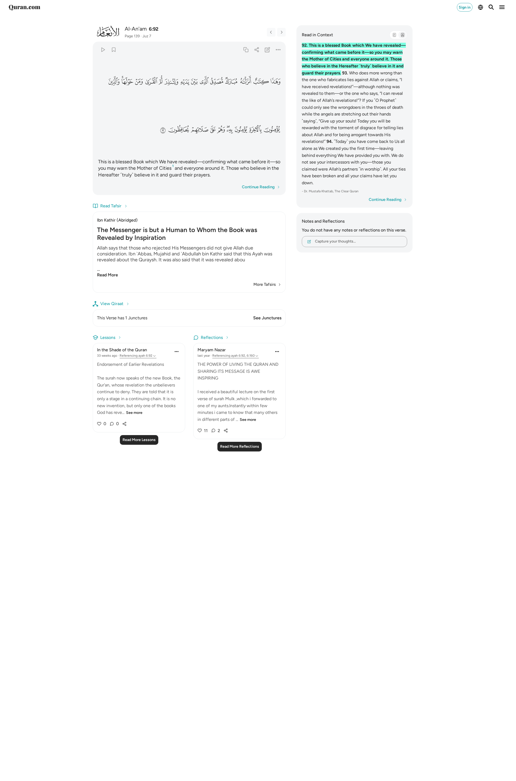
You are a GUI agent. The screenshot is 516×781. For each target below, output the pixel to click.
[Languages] (480, 7)
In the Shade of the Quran (122, 349)
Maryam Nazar (212, 349)
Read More (107, 274)
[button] (275, 81)
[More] (278, 49)
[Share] (256, 49)
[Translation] (402, 34)
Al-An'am (136, 29)
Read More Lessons (139, 439)
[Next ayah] (281, 32)
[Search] (491, 7)
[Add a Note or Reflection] (267, 49)
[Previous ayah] (271, 32)
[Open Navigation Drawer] (502, 7)
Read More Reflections (239, 446)
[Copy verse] (245, 49)
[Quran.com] (24, 7)
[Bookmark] (113, 49)
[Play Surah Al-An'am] (103, 49)
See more (134, 412)
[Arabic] (394, 34)
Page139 (132, 36)
